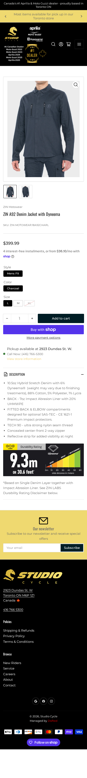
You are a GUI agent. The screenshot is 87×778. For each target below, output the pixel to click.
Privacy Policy (14, 636)
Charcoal (13, 288)
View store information (24, 359)
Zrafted (52, 720)
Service (8, 668)
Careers (9, 674)
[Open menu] (79, 44)
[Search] (53, 44)
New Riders (12, 663)
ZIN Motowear (12, 207)
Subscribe (72, 548)
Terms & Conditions (18, 642)
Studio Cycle (48, 716)
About (8, 680)
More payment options (43, 338)
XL (29, 303)
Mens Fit (13, 273)
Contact (9, 685)
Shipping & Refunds (18, 630)
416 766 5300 (13, 610)
